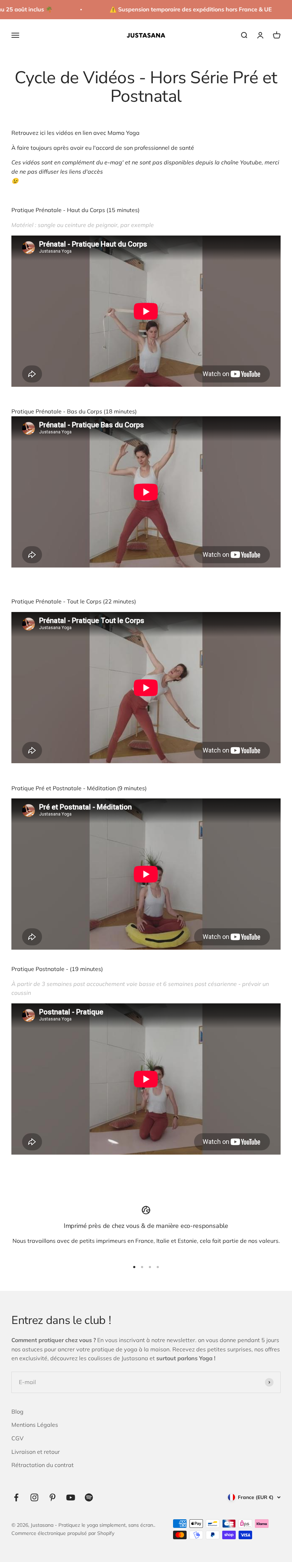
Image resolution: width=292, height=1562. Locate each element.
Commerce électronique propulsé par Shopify (62, 1533)
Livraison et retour (35, 1451)
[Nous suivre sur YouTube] (70, 1497)
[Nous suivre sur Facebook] (16, 1497)
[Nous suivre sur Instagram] (34, 1497)
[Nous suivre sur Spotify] (89, 1497)
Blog (17, 1411)
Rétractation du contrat (42, 1464)
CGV (17, 1438)
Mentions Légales (34, 1424)
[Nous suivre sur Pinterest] (52, 1497)
